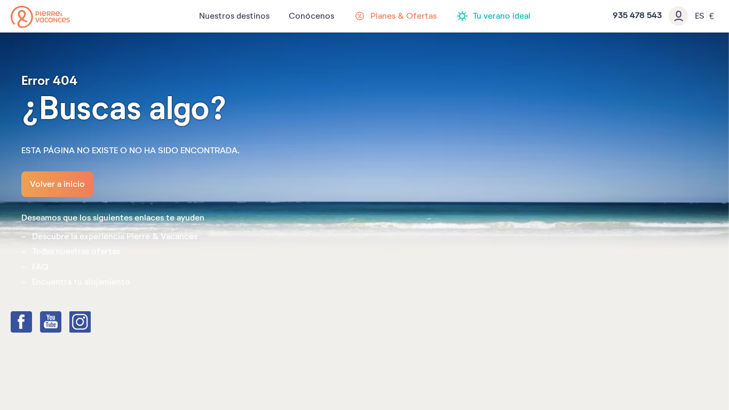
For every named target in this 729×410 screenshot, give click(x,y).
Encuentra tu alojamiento (81, 282)
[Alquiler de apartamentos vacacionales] (40, 17)
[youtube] (61, 323)
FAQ (40, 267)
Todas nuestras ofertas (76, 251)
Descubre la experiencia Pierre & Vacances (114, 236)
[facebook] (32, 323)
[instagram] (90, 323)
